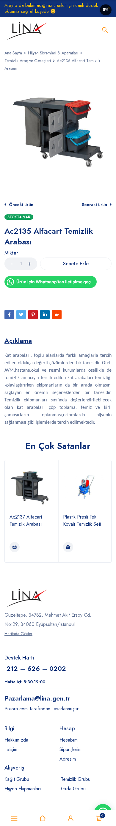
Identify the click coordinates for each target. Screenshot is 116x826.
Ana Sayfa (13, 53)
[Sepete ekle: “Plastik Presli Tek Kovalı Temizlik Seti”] (68, 547)
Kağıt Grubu (16, 779)
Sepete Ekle (76, 263)
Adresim (67, 759)
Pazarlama (37, 698)
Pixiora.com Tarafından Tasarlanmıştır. (42, 708)
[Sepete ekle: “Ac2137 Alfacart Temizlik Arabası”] (15, 547)
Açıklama (18, 340)
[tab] (18, 340)
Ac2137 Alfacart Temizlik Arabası (26, 520)
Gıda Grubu (73, 788)
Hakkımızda (16, 740)
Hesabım (68, 740)
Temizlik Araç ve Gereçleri (27, 61)
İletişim (10, 749)
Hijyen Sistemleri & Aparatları (53, 53)
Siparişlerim (70, 749)
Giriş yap (70, 818)
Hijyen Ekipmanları (22, 788)
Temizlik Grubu (75, 779)
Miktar (11, 253)
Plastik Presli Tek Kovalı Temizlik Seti (82, 520)
